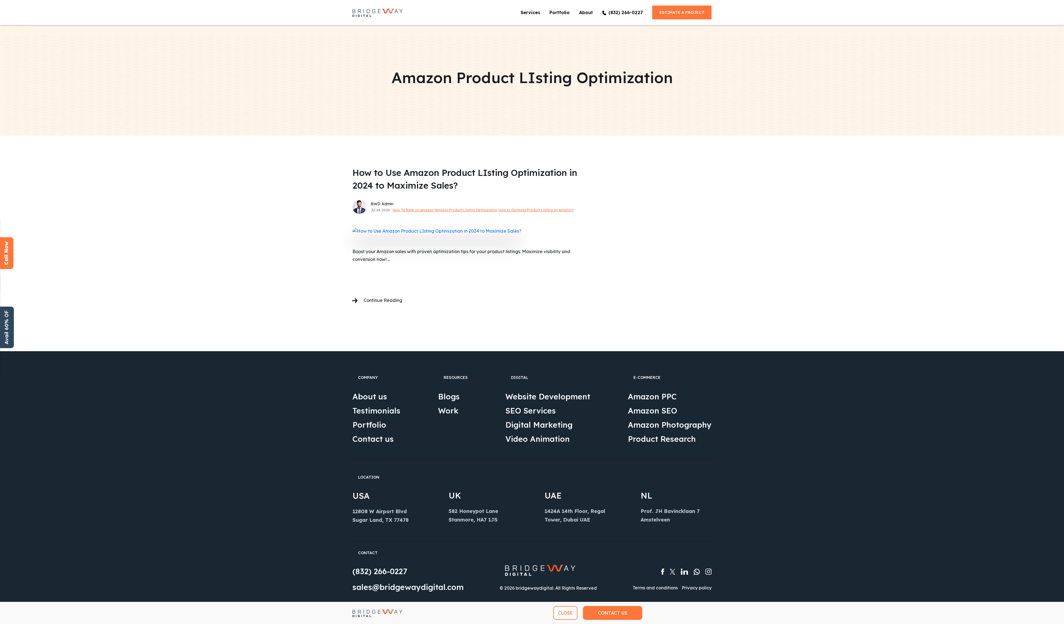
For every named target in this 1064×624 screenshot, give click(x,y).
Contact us (373, 439)
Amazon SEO (652, 410)
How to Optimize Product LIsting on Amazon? (536, 210)
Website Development (547, 396)
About (586, 12)
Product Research (662, 439)
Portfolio (559, 12)
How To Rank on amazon (413, 210)
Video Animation (537, 439)
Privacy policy (697, 587)
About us (369, 396)
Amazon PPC (652, 396)
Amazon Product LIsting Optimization (466, 210)
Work (448, 410)
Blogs (449, 396)
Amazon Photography (670, 425)
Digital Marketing (538, 425)
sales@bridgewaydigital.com (408, 587)
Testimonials (376, 410)
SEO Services (530, 410)
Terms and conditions (655, 587)
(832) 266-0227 (379, 571)
